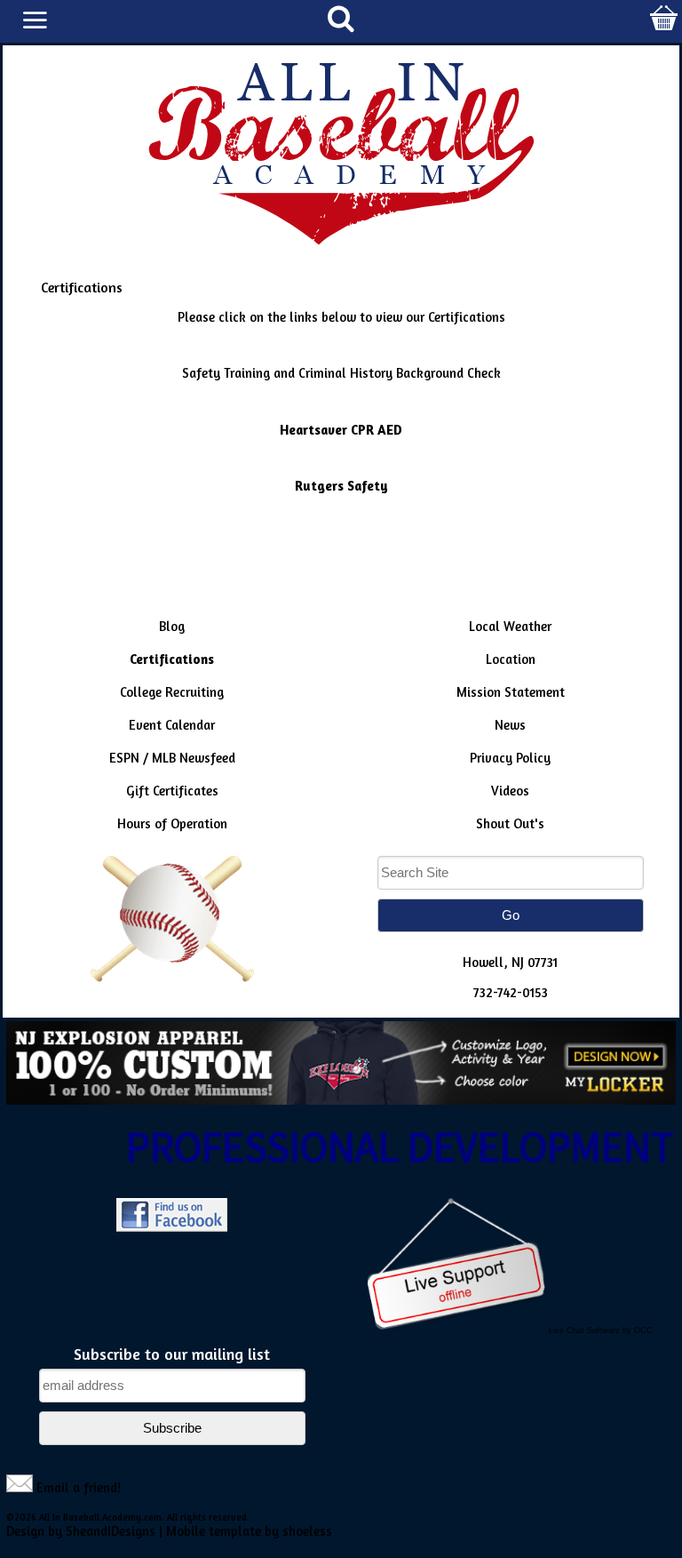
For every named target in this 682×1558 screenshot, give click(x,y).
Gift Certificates (172, 790)
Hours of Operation (172, 823)
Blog (172, 626)
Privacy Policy (510, 757)
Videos (510, 790)
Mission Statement (510, 691)
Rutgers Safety (341, 485)
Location (510, 659)
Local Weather (510, 626)
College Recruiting (172, 691)
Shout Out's (510, 823)
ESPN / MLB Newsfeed (172, 757)
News (510, 724)
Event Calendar (172, 724)
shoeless (307, 1530)
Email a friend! (78, 1487)
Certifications (172, 659)
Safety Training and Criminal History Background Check (341, 372)
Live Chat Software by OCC (601, 1330)
